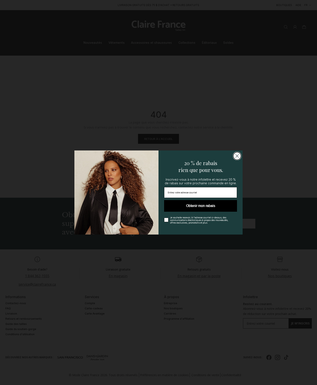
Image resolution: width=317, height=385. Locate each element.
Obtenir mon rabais (200, 206)
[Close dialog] (237, 156)
